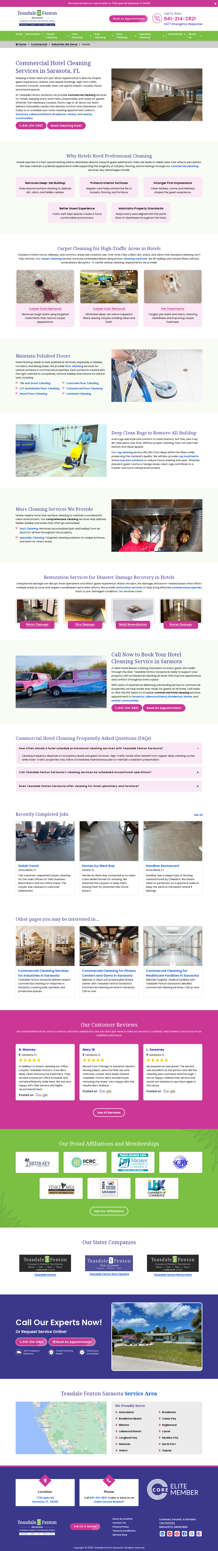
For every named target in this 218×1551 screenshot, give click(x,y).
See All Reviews (109, 1113)
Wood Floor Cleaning (33, 394)
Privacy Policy (121, 1526)
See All (198, 815)
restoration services (129, 587)
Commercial (175, 34)
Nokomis (124, 1444)
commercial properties (187, 587)
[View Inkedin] (162, 1533)
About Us (192, 35)
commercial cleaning (184, 166)
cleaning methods (135, 259)
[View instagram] (199, 1533)
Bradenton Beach (130, 1418)
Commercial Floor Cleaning (84, 388)
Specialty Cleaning (145, 35)
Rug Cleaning (100, 35)
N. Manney (27, 1049)
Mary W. (89, 1049)
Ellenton (124, 1425)
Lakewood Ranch (40, 114)
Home (19, 34)
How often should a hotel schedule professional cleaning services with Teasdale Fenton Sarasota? (91, 748)
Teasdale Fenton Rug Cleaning (109, 1274)
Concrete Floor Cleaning (82, 383)
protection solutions (130, 460)
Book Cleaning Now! (66, 126)
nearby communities (125, 700)
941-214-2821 (180, 18)
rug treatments (188, 456)
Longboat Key (128, 1438)
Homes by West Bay (98, 866)
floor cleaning (74, 366)
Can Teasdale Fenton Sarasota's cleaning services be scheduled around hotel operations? (85, 772)
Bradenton (59, 114)
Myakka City (170, 1438)
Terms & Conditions (124, 1530)
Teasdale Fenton (45, 1274)
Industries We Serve (64, 44)
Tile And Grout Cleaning (35, 383)
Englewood (169, 1425)
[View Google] (192, 1533)
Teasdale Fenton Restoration (173, 1274)
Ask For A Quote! (85, 1526)
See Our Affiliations (109, 1211)
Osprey (167, 1450)
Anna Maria (126, 1412)
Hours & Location (123, 1518)
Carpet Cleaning (51, 35)
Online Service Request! (109, 1502)
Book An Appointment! (128, 19)
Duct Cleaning (122, 35)
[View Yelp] (177, 1533)
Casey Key (169, 1418)
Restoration (33, 34)
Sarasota (22, 114)
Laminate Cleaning (78, 394)
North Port (169, 1444)
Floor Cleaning (77, 35)
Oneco (123, 1450)
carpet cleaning (51, 259)
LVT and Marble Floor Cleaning (39, 388)
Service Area (140, 1393)
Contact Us (119, 1522)
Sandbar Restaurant (162, 866)
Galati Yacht (28, 866)
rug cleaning (125, 452)
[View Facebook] (184, 1533)
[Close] (215, 3)
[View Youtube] (170, 1533)
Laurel (166, 1431)
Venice (72, 114)
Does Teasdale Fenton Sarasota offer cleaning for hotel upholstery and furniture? (79, 786)
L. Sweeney (155, 1049)
